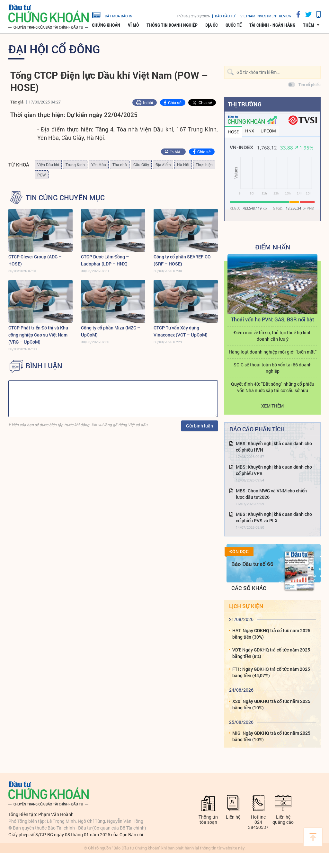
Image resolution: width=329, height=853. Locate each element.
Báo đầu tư (225, 16)
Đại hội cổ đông (54, 48)
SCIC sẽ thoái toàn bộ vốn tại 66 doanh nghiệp (273, 368)
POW (41, 174)
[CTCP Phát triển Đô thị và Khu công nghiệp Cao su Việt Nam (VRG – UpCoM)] (40, 301)
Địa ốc (211, 25)
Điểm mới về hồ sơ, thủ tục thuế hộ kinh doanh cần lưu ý (273, 335)
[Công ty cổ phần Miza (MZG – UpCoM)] (113, 301)
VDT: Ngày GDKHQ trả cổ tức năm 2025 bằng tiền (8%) (271, 653)
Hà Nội (183, 164)
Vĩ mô (133, 25)
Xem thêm (272, 406)
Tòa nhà (119, 164)
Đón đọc (239, 551)
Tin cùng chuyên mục (65, 197)
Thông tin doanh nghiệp (172, 25)
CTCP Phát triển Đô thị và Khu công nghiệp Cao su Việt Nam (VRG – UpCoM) (38, 335)
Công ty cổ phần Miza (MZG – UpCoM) (110, 331)
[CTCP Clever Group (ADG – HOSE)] (40, 230)
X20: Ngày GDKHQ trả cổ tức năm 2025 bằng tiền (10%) (271, 704)
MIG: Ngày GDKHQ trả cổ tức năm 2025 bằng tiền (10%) (271, 736)
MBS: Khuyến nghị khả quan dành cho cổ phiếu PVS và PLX (274, 517)
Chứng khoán (106, 25)
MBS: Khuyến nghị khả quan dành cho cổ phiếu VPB (274, 470)
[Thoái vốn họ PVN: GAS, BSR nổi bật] (272, 284)
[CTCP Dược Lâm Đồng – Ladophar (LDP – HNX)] (113, 230)
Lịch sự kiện (246, 606)
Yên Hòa (98, 164)
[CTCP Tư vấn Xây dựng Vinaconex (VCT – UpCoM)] (186, 301)
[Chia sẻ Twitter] (306, 14)
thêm (308, 25)
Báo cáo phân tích (257, 429)
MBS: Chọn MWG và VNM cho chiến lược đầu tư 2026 (271, 494)
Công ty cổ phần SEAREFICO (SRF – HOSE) (182, 260)
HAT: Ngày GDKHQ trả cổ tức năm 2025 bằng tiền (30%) (271, 633)
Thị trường (245, 104)
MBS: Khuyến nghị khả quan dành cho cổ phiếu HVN (274, 446)
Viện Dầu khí (48, 164)
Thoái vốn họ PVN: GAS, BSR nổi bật (272, 319)
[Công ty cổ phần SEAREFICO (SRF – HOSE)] (186, 230)
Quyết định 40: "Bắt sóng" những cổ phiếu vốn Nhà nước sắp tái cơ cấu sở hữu (272, 387)
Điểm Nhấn (272, 247)
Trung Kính (75, 164)
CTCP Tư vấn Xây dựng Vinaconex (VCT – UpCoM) (181, 331)
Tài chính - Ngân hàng (272, 25)
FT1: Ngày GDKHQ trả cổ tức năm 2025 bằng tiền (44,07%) (271, 672)
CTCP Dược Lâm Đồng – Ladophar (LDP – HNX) (105, 260)
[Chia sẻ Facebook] (295, 14)
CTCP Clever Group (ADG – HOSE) (35, 260)
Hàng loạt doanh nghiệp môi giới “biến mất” (272, 352)
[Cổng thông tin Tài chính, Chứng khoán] (48, 17)
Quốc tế (234, 25)
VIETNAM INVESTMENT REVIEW (265, 16)
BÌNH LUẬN (44, 366)
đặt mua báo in (118, 15)
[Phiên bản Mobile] (316, 14)
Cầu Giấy (141, 164)
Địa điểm (163, 164)
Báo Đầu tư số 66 (252, 564)
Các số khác (248, 588)
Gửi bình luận (199, 426)
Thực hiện (204, 164)
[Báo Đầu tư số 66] (299, 571)
